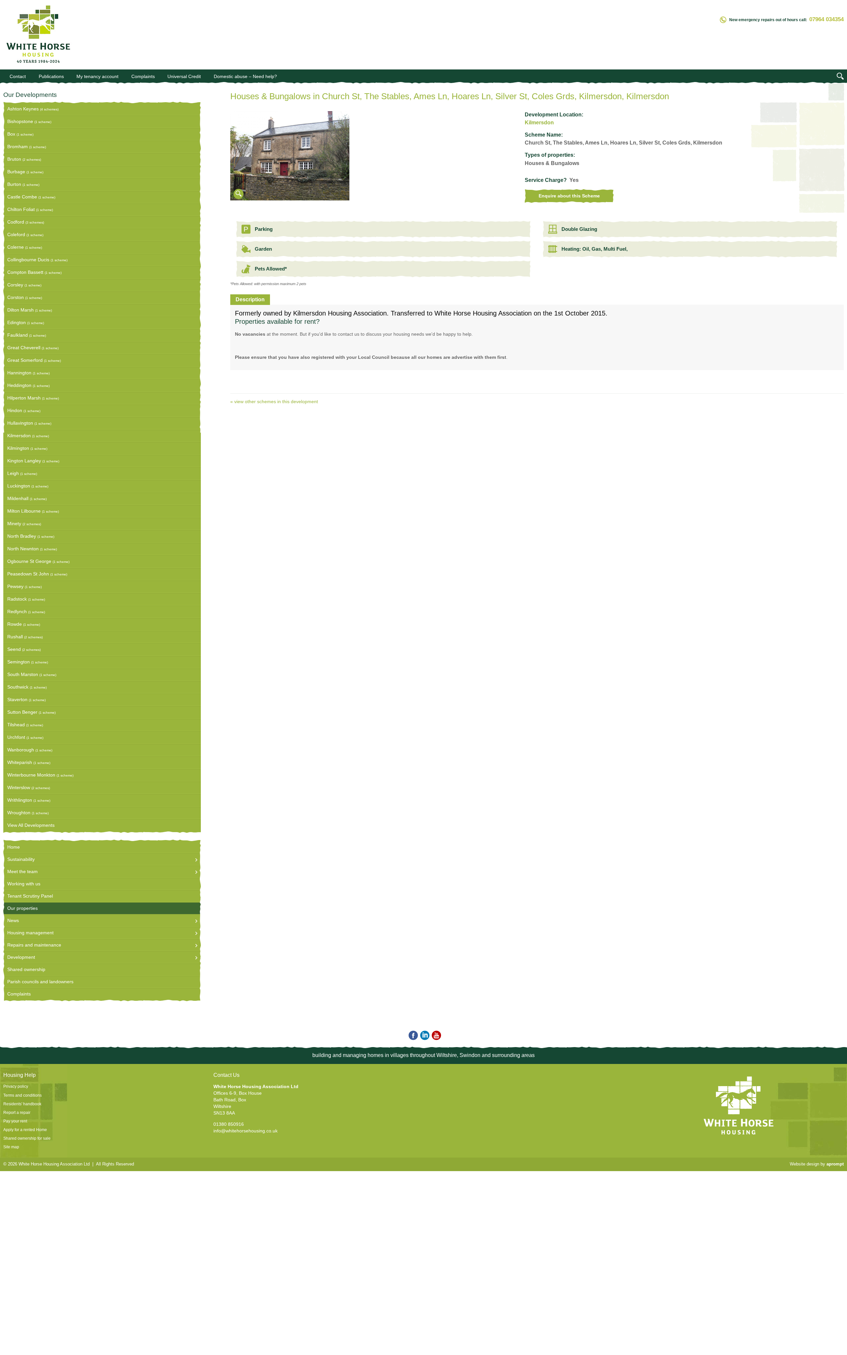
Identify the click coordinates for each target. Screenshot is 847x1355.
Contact (18, 76)
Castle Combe (31, 196)
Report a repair (16, 1112)
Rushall (25, 636)
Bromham (26, 146)
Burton (23, 184)
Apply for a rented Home (25, 1129)
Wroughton (28, 812)
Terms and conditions (22, 1095)
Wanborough (29, 749)
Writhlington (28, 800)
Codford (25, 222)
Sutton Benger (31, 712)
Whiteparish (28, 762)
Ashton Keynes (33, 108)
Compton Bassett (34, 272)
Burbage (25, 171)
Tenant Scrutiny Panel (30, 896)
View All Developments (31, 825)
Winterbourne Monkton (40, 775)
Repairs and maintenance (34, 945)
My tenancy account (97, 76)
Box (20, 134)
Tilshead (25, 724)
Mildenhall (27, 498)
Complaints (143, 76)
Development (21, 957)
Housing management (30, 932)
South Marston (31, 674)
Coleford (25, 234)
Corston (24, 297)
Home (13, 847)
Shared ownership (26, 969)
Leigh (22, 473)
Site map (11, 1147)
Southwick (27, 687)
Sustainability (21, 859)
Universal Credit (184, 76)
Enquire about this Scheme (569, 195)
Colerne (24, 247)
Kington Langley (33, 460)
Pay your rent (15, 1121)
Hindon (23, 410)
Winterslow (28, 787)
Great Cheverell (33, 347)
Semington (27, 661)
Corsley (24, 284)
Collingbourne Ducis (37, 259)
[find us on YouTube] (435, 1036)
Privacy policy (15, 1086)
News (13, 920)
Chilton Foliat (30, 209)
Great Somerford (34, 360)
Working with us (23, 883)
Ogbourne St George (38, 561)
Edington (25, 322)
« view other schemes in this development (274, 401)
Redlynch (26, 611)
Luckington (27, 485)
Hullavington (29, 423)
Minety (24, 523)
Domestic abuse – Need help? (245, 76)
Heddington (28, 385)
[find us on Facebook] (412, 1036)
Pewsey (24, 586)
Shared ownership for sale (27, 1138)
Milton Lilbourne (33, 511)
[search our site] (840, 77)
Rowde (23, 624)
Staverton (26, 699)
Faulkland (26, 335)
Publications (51, 76)
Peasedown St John (37, 573)
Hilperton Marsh (33, 398)
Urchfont (25, 737)
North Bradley (30, 536)
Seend (24, 649)
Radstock (26, 599)
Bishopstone (29, 121)
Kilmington (27, 448)
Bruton (24, 159)
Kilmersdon (28, 435)
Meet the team (22, 871)
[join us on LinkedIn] (423, 1036)
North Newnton (32, 548)
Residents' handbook (22, 1104)
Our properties (22, 908)
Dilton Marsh (29, 310)
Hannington (28, 372)
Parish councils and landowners (40, 981)
